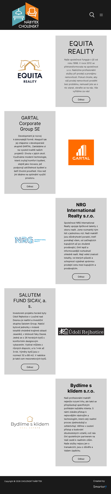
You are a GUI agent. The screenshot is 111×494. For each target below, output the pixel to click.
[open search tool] (92, 15)
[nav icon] (101, 15)
